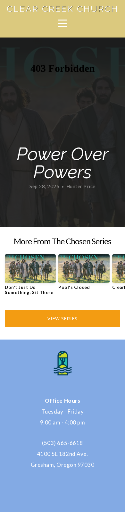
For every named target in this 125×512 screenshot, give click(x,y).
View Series (62, 318)
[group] (30, 277)
